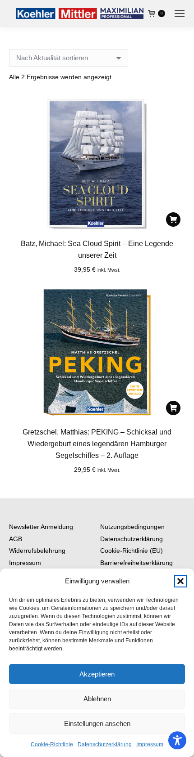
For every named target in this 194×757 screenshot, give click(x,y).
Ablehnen (97, 699)
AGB (15, 538)
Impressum (149, 744)
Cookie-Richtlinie (52, 744)
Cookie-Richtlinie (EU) (131, 550)
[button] (180, 581)
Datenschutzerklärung (105, 744)
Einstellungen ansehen (97, 723)
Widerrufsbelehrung (37, 550)
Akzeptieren (97, 674)
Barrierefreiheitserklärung (136, 562)
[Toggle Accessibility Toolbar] (177, 740)
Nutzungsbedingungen (132, 526)
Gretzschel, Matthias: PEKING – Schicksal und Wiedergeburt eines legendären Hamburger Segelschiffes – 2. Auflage (97, 443)
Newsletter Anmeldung (41, 526)
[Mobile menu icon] (179, 13)
